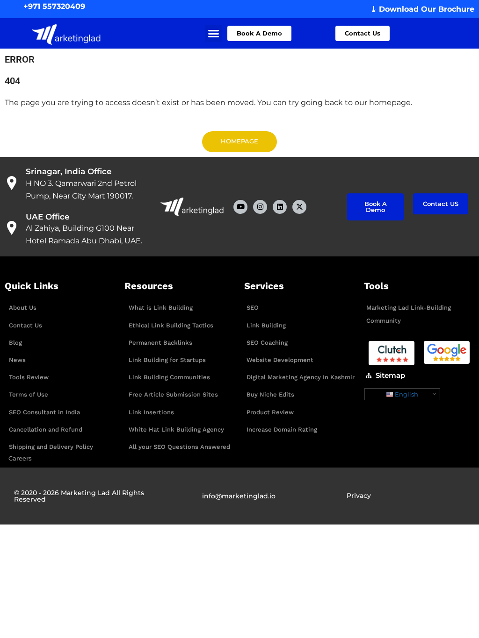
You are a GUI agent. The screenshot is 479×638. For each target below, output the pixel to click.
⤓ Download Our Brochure (422, 9)
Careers (20, 458)
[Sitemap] (368, 375)
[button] (214, 34)
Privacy (359, 495)
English (405, 394)
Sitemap (390, 375)
